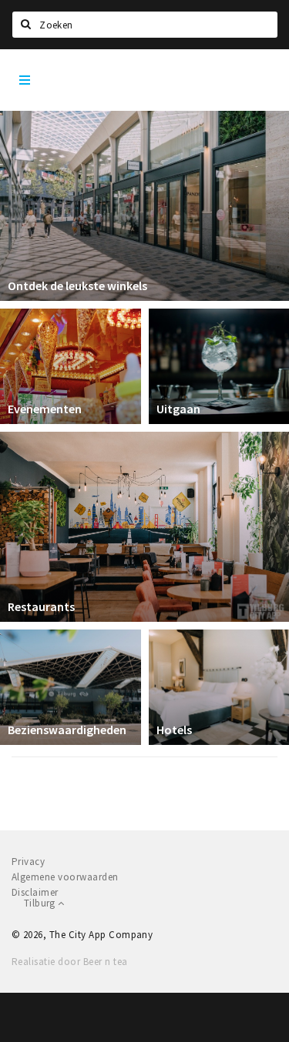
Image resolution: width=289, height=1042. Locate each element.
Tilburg (41, 903)
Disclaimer (35, 892)
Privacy (28, 861)
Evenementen (45, 408)
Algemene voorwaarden (65, 876)
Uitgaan (178, 408)
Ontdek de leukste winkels (77, 285)
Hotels (174, 729)
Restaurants (41, 606)
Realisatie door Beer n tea (69, 961)
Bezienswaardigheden (67, 729)
